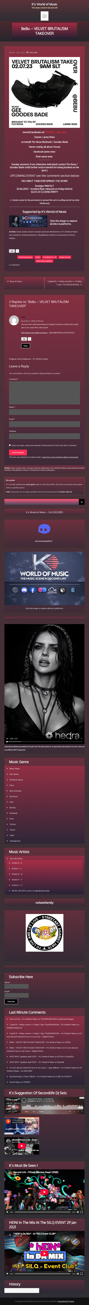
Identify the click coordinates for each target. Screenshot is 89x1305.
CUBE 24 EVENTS (64, 1076)
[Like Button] (12, 251)
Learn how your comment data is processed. (60, 457)
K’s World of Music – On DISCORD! (44, 512)
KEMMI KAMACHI (14, 1028)
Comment (13, 379)
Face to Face (16, 281)
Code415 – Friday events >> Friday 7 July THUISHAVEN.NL (65, 283)
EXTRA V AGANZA (65, 1056)
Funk (38, 257)
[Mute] (78, 1212)
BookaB (60, 1062)
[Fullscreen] (81, 1212)
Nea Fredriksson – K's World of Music (32, 359)
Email (12, 419)
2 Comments (14, 265)
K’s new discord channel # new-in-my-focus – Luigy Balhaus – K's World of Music (43, 1068)
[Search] (82, 502)
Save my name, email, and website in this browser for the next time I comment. (44, 445)
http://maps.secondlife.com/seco (34, 332)
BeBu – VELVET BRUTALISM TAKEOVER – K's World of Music (36, 1042)
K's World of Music (44, 4)
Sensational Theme (66, 1301)
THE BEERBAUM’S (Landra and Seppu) (57, 1019)
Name (12, 407)
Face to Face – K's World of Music (24, 1019)
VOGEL (68, 1042)
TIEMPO (26, 1082)
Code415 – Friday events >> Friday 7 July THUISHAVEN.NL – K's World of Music (43, 1024)
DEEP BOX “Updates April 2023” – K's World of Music (32, 1056)
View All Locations (44, 261)
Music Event (65, 257)
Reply (26, 346)
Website (12, 431)
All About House (25, 257)
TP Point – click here (55, 132)
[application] (44, 1191)
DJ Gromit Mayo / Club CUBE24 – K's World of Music (31, 1076)
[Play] (7, 1212)
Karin (13, 52)
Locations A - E (49, 257)
